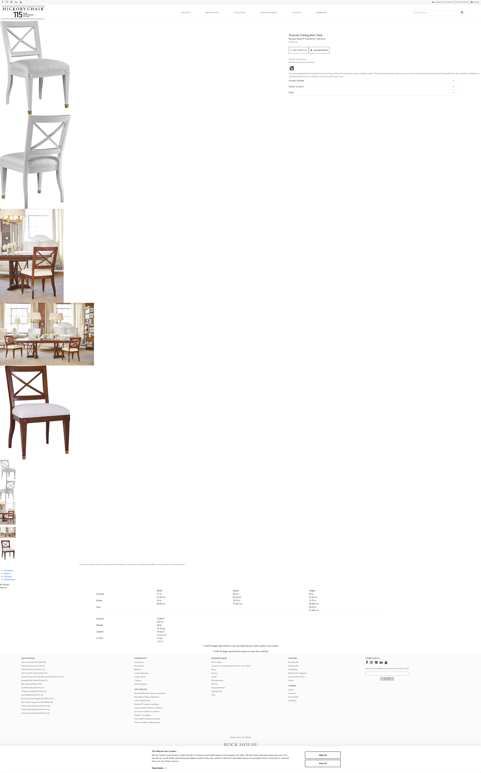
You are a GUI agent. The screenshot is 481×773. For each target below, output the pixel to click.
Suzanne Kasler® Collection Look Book (148, 708)
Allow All (323, 755)
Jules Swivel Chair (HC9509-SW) (33, 662)
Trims (213, 695)
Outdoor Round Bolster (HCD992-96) (35, 713)
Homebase (292, 701)
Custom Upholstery (141, 673)
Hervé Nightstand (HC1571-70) (32, 695)
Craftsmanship (293, 666)
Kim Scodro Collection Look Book (146, 711)
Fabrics (7, 573)
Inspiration (321, 13)
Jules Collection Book (142, 701)
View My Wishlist (321, 50)
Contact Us (292, 693)
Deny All (322, 763)
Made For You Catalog (142, 715)
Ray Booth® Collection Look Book (146, 704)
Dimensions (9, 579)
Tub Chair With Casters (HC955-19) (34, 673)
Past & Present (293, 662)
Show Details (157, 768)
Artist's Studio (216, 662)
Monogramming (217, 680)
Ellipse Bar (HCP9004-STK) (31, 684)
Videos (290, 680)
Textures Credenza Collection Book (147, 722)
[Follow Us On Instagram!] (7, 2)
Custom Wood (139, 677)
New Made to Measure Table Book (146, 697)
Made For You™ (212, 13)
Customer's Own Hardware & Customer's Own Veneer (231, 666)
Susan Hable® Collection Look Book (147, 719)
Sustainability (292, 669)
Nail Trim (214, 684)
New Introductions (141, 684)
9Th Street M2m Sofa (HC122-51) (33, 669)
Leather (214, 677)
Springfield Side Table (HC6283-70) (34, 680)
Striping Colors (216, 691)
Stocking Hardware (218, 688)
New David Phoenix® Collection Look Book (149, 693)
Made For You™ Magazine (297, 673)
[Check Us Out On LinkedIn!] (16, 2)
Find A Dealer (293, 697)
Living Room (139, 662)
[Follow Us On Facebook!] (2, 2)
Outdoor (137, 680)
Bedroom (137, 669)
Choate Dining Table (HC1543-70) (33, 691)
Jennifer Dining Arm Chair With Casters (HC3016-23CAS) (42, 677)
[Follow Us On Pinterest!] (11, 2)
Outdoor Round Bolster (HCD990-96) (35, 706)
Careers (291, 690)
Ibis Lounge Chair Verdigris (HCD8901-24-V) (37, 699)
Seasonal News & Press (296, 677)
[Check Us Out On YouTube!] (21, 2)
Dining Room (139, 666)
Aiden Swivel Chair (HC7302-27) (33, 666)
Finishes (8, 576)
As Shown (8, 570)
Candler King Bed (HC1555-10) (32, 688)
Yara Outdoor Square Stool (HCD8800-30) (37, 702)
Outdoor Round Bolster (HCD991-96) (35, 709)
